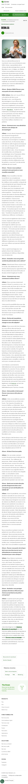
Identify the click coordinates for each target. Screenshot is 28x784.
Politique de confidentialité (15, 775)
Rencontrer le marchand (9, 21)
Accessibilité (5, 777)
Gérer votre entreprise (10, 671)
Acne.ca (13, 383)
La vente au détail (6, 751)
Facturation (4, 730)
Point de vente (5, 717)
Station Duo (4, 709)
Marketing (20, 674)
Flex (3, 702)
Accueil (3, 19)
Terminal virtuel (5, 723)
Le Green (5, 15)
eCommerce (5, 754)
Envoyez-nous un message (14, 637)
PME (14, 674)
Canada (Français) (7, 780)
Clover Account (5, 707)
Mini (3, 704)
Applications (5, 733)
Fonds (3, 728)
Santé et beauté (7, 660)
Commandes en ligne (7, 720)
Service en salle (5, 746)
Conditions (4, 775)
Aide (3, 7)
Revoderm (10, 109)
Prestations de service (13, 19)
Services (4, 749)
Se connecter (8, 7)
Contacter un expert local (17, 4)
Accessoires (5, 725)
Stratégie (7, 674)
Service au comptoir (7, 743)
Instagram (4, 764)
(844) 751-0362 (6, 4)
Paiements (4, 735)
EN (24, 20)
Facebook (4, 762)
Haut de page (22, 687)
